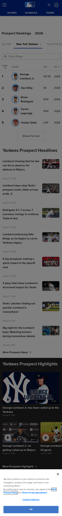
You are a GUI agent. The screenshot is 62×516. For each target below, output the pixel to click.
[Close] (58, 474)
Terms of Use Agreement (34, 492)
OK (31, 509)
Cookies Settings (31, 499)
